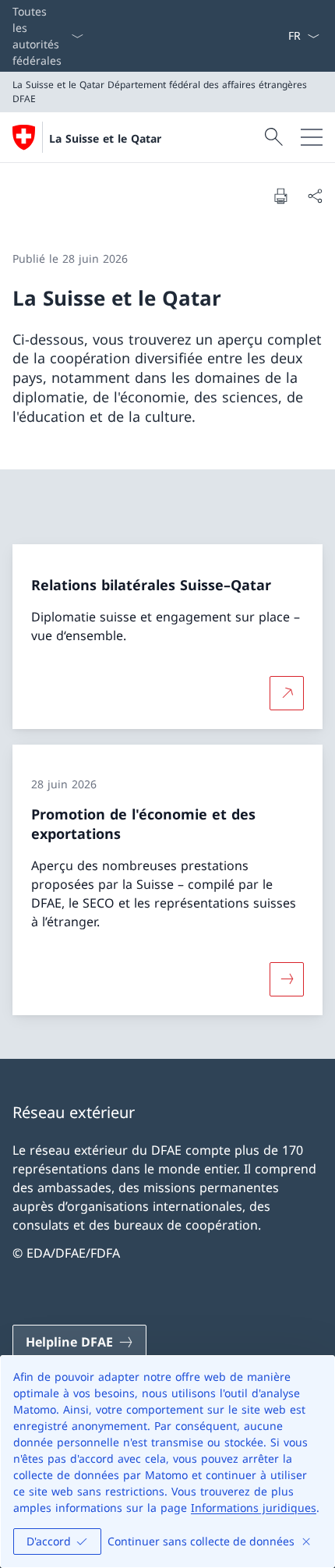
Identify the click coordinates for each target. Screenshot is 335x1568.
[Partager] (315, 196)
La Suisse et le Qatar (105, 138)
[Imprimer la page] (280, 196)
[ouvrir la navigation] (311, 137)
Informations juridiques (253, 1507)
